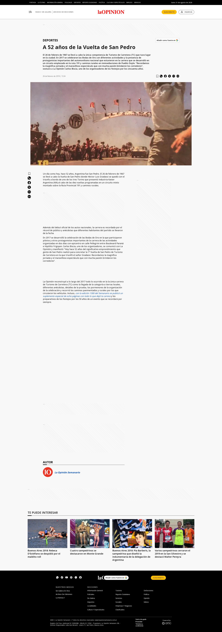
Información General (55, 2)
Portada (32, 2)
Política (102, 2)
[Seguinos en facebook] (80, 577)
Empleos (129, 2)
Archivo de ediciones (63, 12)
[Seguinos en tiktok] (62, 577)
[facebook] (165, 76)
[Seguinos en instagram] (71, 577)
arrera (107, 296)
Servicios (137, 2)
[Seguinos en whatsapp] (57, 577)
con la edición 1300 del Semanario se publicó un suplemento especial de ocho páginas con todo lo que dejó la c (83, 294)
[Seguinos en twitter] (76, 577)
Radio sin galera (43, 12)
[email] (173, 76)
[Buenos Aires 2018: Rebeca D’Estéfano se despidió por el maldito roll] (47, 533)
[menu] (30, 12)
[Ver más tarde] (157, 76)
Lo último (41, 2)
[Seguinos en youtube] (66, 577)
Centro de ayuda (141, 619)
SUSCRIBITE (169, 12)
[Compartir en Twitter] (169, 76)
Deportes (77, 2)
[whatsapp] (161, 76)
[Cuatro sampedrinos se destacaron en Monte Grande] (90, 533)
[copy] (177, 76)
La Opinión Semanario (67, 472)
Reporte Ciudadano (89, 2)
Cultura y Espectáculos (116, 2)
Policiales (68, 2)
